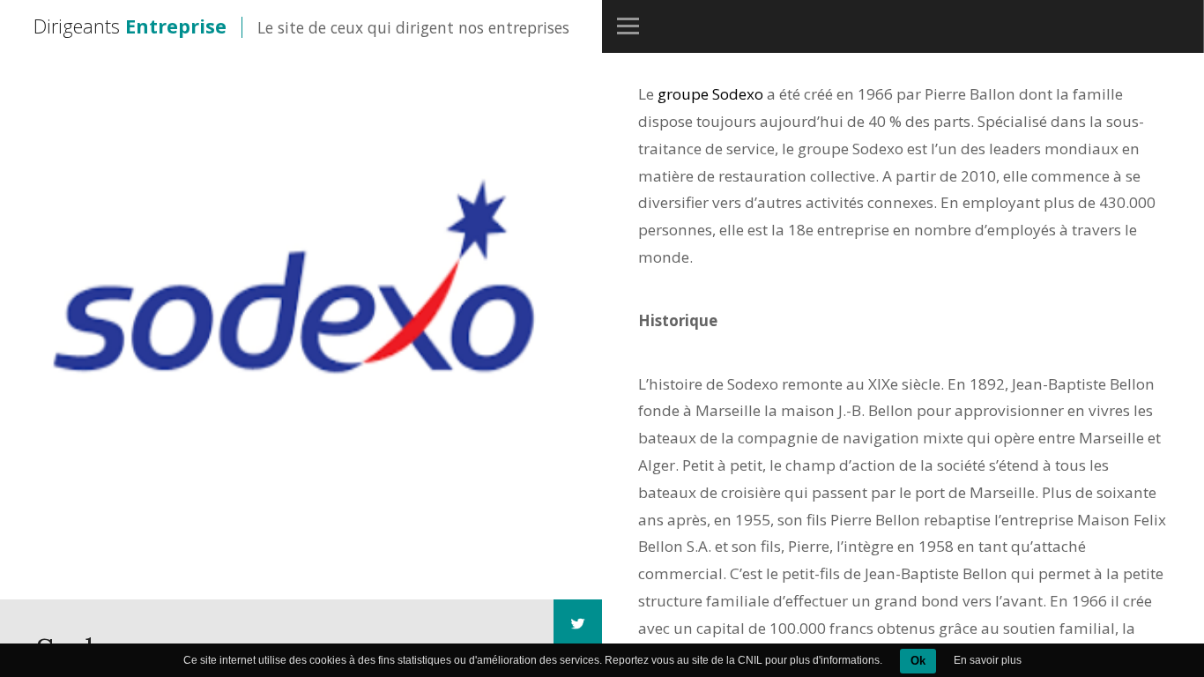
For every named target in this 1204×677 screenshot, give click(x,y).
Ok (917, 660)
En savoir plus (988, 660)
